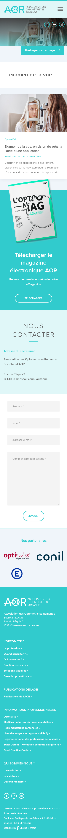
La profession (12, 648)
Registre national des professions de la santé (31, 739)
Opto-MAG (10, 139)
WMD (33, 828)
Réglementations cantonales (21, 728)
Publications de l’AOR (17, 696)
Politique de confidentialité (30, 818)
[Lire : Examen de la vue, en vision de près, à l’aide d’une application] (33, 113)
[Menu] (60, 9)
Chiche (23, 828)
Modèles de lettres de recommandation (27, 722)
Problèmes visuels (15, 665)
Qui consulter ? (13, 659)
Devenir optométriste (16, 676)
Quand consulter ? (14, 654)
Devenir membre (14, 781)
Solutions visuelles (15, 670)
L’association (11, 770)
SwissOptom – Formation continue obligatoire (31, 744)
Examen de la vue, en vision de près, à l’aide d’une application (33, 148)
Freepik (27, 823)
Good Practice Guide (16, 750)
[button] (47, 24)
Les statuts (10, 776)
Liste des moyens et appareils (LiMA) (26, 733)
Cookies (8, 818)
